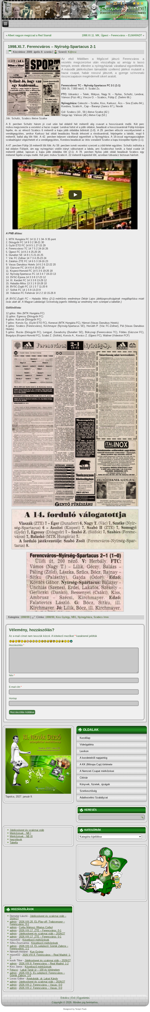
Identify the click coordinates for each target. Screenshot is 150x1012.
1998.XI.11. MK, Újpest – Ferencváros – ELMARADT (112, 35)
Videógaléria (87, 744)
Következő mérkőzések (35, 939)
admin (13, 921)
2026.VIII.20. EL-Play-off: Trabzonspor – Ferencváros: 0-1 (37, 923)
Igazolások (16, 839)
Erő (73, 997)
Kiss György (63, 617)
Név (12, 675)
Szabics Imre (101, 617)
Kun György (37, 951)
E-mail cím (15, 687)
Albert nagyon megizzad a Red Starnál (29, 35)
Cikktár (84, 777)
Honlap (13, 698)
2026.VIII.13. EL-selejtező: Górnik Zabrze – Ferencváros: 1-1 (39, 947)
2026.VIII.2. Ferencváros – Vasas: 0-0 (40, 984)
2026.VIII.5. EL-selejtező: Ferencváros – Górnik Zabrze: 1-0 (37, 974)
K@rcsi (72, 51)
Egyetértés (83, 997)
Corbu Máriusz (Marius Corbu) (36, 927)
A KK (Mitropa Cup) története (96, 764)
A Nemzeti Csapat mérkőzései (97, 771)
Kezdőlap (85, 737)
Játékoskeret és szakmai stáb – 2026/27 (38, 917)
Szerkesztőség (88, 790)
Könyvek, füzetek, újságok (95, 784)
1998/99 (25, 617)
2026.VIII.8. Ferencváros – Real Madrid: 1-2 (40, 956)
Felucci (14, 969)
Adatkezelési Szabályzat (94, 797)
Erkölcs (65, 997)
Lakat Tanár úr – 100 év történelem (40, 969)
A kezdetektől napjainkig (93, 757)
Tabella (14, 842)
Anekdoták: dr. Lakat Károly (42, 978)
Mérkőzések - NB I (20, 833)
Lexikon (84, 751)
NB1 (73, 617)
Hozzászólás (16, 645)
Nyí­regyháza (85, 617)
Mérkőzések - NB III (21, 836)
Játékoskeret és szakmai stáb (27, 830)
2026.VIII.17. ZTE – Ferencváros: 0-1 (40, 930)
